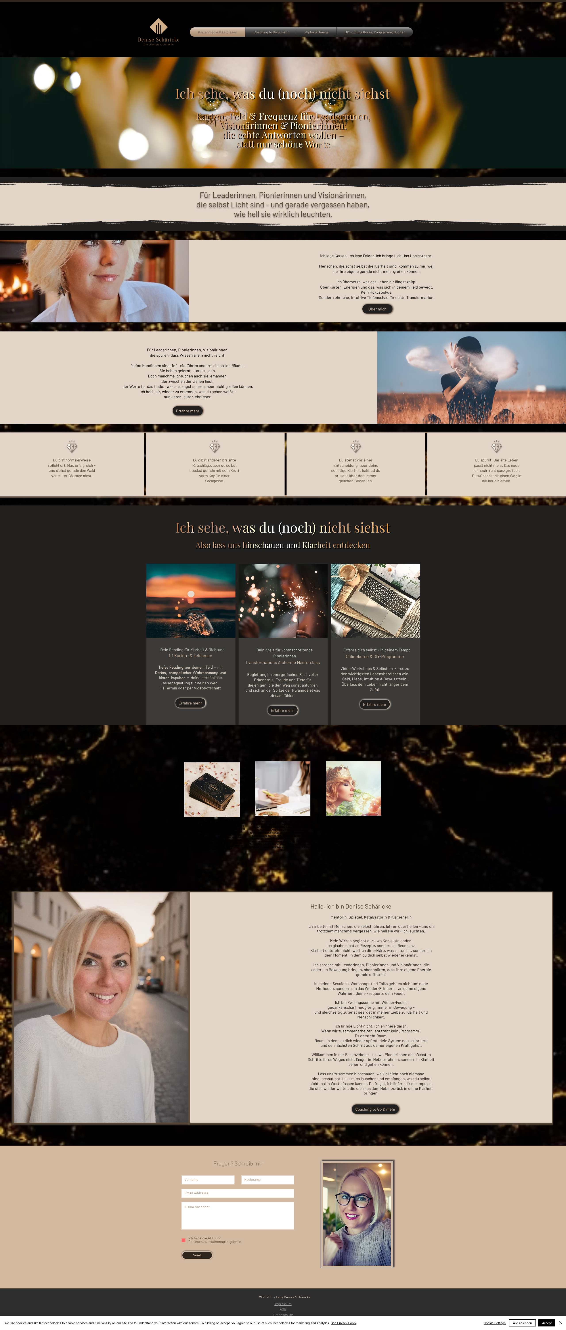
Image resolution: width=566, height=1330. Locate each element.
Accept (547, 1323)
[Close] (560, 1322)
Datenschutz (283, 1315)
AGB (283, 1309)
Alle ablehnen (522, 1323)
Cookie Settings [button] (495, 1323)
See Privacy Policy (343, 1323)
